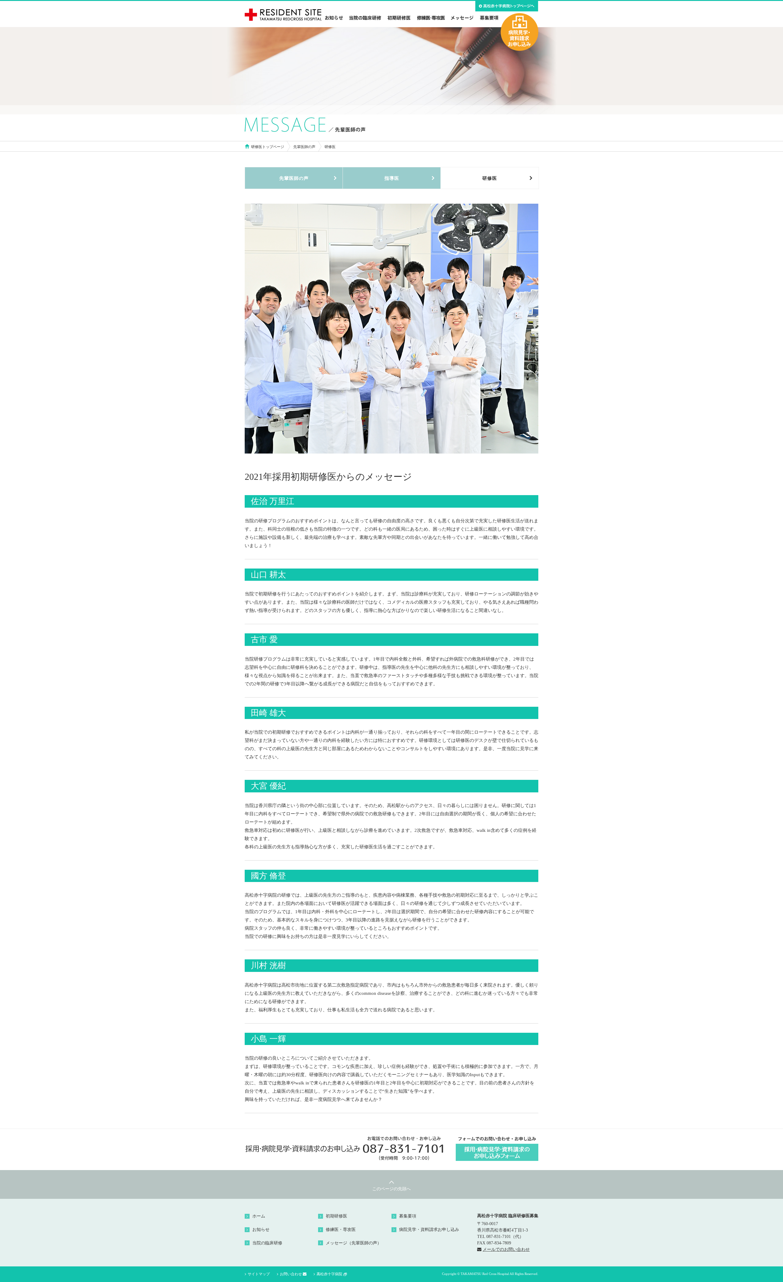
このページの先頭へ (391, 1189)
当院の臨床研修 (267, 1243)
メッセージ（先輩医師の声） (353, 1243)
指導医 (391, 178)
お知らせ (260, 1229)
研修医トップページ (267, 147)
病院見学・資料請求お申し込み (429, 1229)
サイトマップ (259, 1274)
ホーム (258, 1216)
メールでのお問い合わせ (506, 1249)
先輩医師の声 (304, 147)
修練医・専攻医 (341, 1229)
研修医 (489, 178)
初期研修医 (336, 1216)
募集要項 (407, 1216)
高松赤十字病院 (329, 1274)
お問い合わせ (291, 1274)
